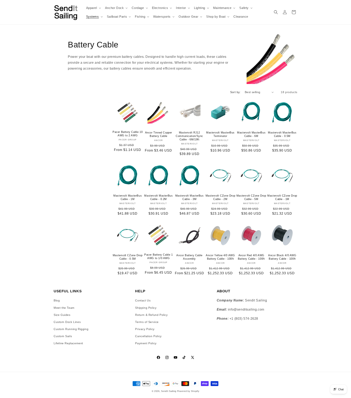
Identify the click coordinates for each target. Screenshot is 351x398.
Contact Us (143, 300)
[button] (93, 7)
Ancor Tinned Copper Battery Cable (158, 134)
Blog (57, 300)
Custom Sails (63, 336)
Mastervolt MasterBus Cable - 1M (127, 197)
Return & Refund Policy (151, 314)
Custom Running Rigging (71, 329)
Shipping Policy (145, 307)
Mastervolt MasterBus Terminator (220, 134)
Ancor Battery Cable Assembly (189, 257)
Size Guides (62, 314)
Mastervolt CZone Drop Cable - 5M (251, 197)
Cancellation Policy (148, 336)
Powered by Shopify (188, 391)
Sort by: (235, 92)
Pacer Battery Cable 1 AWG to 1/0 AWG (158, 256)
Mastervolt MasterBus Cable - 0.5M (282, 134)
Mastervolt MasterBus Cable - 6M (251, 134)
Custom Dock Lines (67, 322)
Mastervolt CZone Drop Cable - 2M (220, 197)
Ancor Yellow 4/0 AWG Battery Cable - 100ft (220, 257)
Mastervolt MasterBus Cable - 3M (189, 197)
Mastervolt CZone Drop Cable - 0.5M (128, 257)
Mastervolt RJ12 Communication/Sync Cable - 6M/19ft (189, 136)
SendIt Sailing (168, 391)
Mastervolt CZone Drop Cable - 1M (282, 197)
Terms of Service (147, 322)
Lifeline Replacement (68, 343)
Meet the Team (64, 307)
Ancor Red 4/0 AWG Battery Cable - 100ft (251, 257)
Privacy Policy (144, 329)
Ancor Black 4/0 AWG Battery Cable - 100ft (282, 257)
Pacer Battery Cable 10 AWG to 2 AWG (128, 133)
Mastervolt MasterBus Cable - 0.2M (158, 197)
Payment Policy (145, 343)
